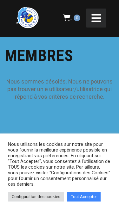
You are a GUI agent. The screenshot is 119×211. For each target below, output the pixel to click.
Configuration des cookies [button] (36, 196)
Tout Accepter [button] (84, 196)
